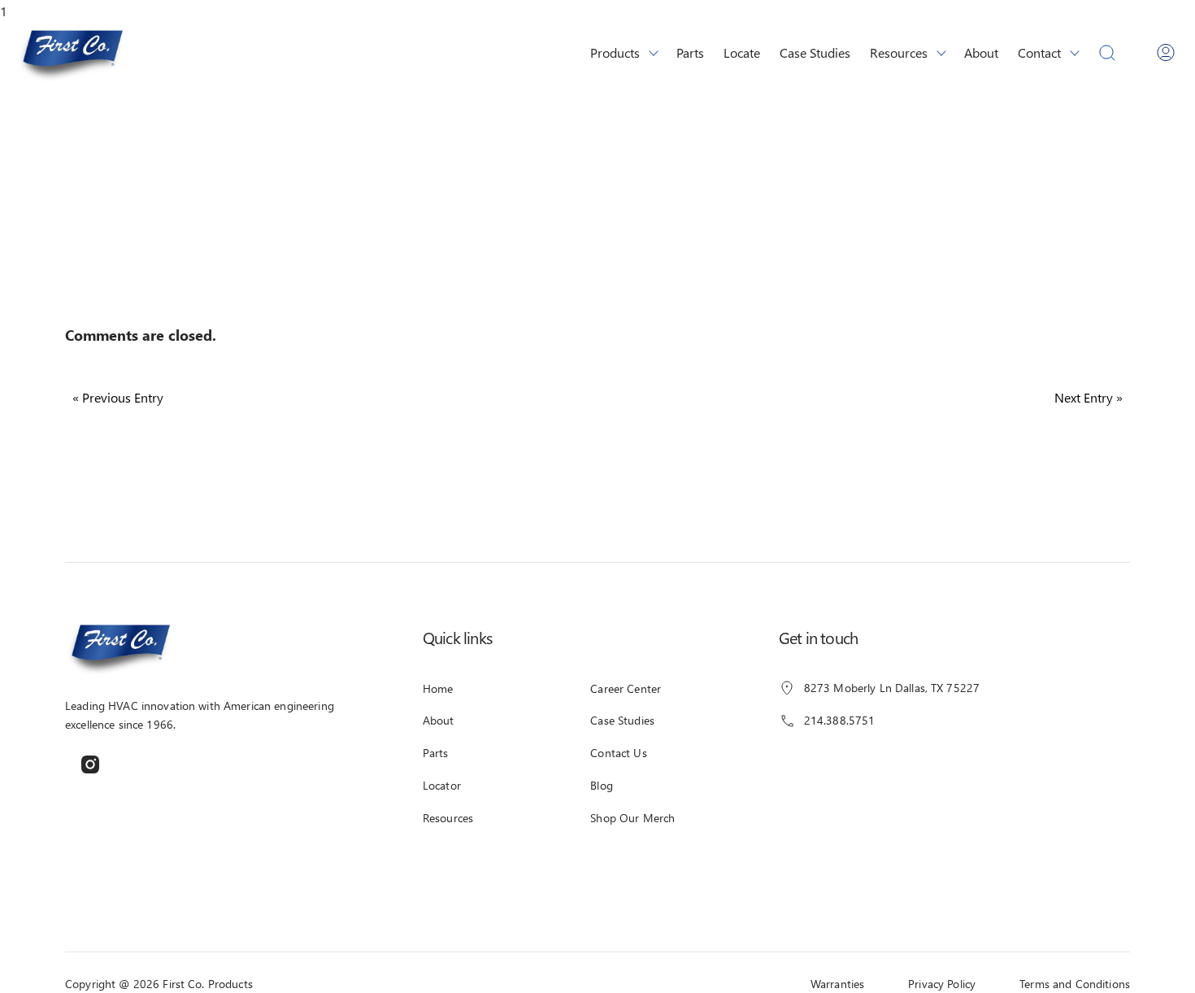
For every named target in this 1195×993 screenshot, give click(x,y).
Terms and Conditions (1074, 983)
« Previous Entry (117, 397)
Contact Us (618, 752)
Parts (690, 51)
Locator (442, 785)
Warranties (837, 983)
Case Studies (815, 51)
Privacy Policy (942, 983)
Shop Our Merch (632, 817)
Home (438, 688)
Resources (899, 51)
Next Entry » (1088, 397)
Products (615, 51)
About (981, 51)
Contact (1039, 51)
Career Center (625, 688)
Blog (601, 785)
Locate (742, 51)
